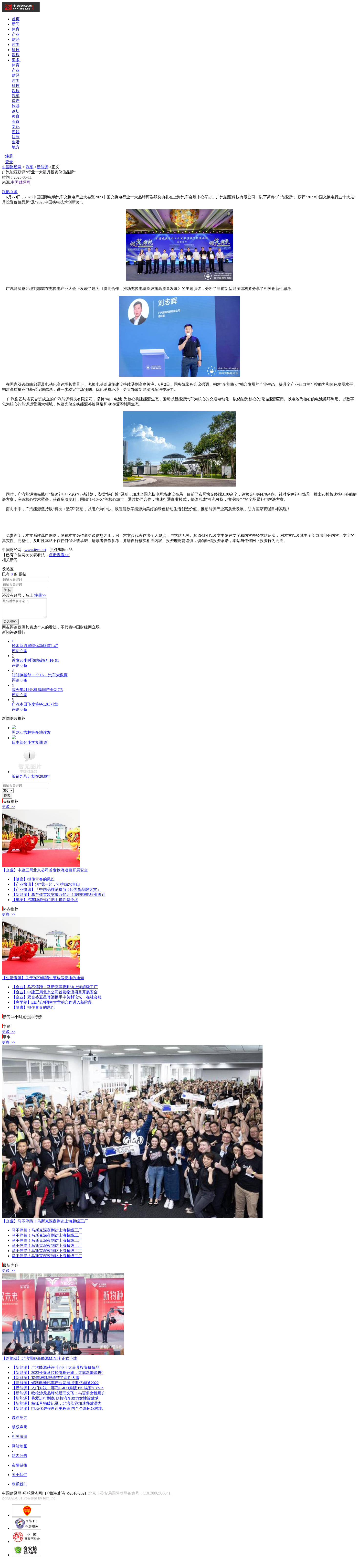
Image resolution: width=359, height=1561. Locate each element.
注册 (9, 156)
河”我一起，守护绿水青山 (46, 884)
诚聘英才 (19, 1417)
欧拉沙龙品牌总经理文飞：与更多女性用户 (59, 1393)
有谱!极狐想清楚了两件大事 (45, 1378)
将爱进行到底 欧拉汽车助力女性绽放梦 (55, 1398)
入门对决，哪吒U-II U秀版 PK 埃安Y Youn (58, 1388)
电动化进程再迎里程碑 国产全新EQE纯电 (57, 1408)
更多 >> (8, 807)
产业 (16, 34)
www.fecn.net (35, 550)
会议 (16, 121)
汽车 (16, 96)
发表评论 (10, 622)
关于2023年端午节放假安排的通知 (43, 978)
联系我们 (19, 1484)
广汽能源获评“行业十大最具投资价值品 (55, 1367)
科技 (16, 50)
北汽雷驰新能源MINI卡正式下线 (39, 1358)
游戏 (16, 132)
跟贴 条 (10, 192)
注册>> (40, 595)
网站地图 (19, 1446)
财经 (16, 39)
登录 (9, 162)
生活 (16, 142)
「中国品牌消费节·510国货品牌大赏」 (56, 889)
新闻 (16, 24)
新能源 (42, 167)
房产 (16, 101)
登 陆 (7, 590)
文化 (16, 127)
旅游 (16, 106)
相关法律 (19, 1436)
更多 (16, 60)
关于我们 (19, 1475)
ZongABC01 (12, 1498)
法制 (16, 137)
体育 (16, 29)
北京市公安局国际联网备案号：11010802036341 (130, 1493)
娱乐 (16, 55)
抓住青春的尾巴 (33, 879)
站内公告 (19, 1456)
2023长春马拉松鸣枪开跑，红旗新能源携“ (57, 1372)
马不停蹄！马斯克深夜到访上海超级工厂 (55, 987)
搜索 (7, 795)
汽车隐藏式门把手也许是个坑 (45, 900)
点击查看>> (59, 555)
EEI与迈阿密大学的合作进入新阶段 (52, 1002)
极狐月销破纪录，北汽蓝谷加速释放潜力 (57, 1403)
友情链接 (19, 1465)
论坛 (16, 111)
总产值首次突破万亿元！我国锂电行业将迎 (59, 894)
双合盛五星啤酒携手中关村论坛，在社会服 (57, 997)
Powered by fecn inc (39, 1498)
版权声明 (19, 1427)
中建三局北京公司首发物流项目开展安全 (45, 870)
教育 (16, 116)
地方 (16, 147)
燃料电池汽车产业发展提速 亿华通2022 (55, 1383)
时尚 (16, 44)
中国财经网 (11, 167)
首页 (16, 19)
